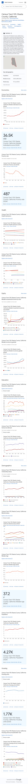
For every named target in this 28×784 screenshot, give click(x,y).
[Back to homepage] (3, 2)
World (10, 21)
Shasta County (8, 20)
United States (21, 20)
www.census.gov (6, 84)
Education (10, 26)
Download (6, 128)
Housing (4, 27)
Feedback (21, 2)
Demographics (17, 26)
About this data (16, 107)
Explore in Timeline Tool (19, 128)
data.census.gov (9, 107)
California (14, 20)
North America (5, 21)
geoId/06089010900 (14, 18)
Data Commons (8, 2)
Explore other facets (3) (7, 515)
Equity (3, 26)
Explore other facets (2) (7, 98)
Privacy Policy (19, 781)
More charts (23, 90)
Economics (12, 24)
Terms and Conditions (10, 781)
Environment (11, 27)
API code (11, 128)
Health (19, 24)
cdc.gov (7, 226)
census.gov (8, 147)
